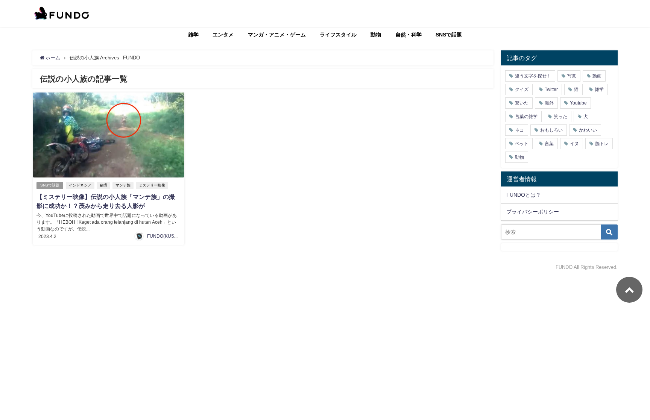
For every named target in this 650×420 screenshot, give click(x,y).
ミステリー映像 (152, 185)
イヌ (574, 143)
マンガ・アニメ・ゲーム (277, 34)
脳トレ (602, 143)
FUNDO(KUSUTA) (165, 236)
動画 (596, 76)
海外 (549, 103)
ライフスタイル (338, 34)
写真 (571, 76)
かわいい (588, 130)
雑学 (193, 34)
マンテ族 (123, 185)
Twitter (551, 89)
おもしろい (551, 130)
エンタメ (223, 34)
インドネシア (80, 185)
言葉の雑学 (526, 116)
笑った (560, 116)
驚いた (522, 103)
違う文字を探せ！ (533, 76)
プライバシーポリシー (532, 211)
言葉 (549, 143)
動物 (376, 34)
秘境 (103, 185)
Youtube (578, 103)
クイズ (522, 89)
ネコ (519, 130)
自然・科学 (408, 34)
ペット (522, 143)
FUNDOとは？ (523, 194)
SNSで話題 (449, 34)
